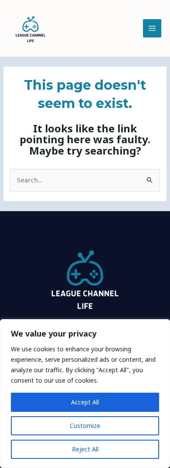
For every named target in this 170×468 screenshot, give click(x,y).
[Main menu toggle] (152, 28)
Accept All (85, 402)
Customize (85, 425)
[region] (85, 393)
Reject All (85, 449)
